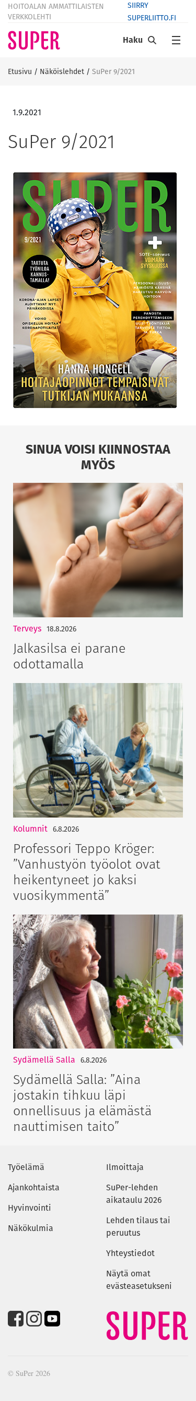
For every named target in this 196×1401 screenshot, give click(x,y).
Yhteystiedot (130, 1253)
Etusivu (20, 71)
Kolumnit (30, 829)
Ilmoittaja (125, 1167)
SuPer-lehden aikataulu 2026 (134, 1193)
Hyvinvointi (29, 1208)
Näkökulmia (30, 1228)
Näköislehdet (62, 71)
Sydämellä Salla (44, 1060)
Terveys (27, 629)
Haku (133, 40)
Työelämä (26, 1167)
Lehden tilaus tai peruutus (138, 1226)
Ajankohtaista (34, 1187)
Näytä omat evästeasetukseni (139, 1280)
